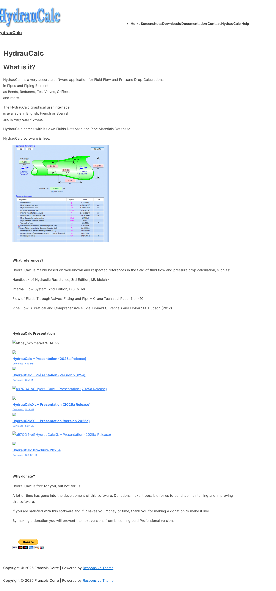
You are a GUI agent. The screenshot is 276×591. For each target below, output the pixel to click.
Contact (214, 23)
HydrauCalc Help (235, 23)
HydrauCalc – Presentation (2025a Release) (71, 389)
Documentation (194, 23)
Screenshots (151, 23)
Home (135, 23)
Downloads (171, 23)
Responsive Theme (98, 568)
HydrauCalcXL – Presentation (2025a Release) (73, 434)
